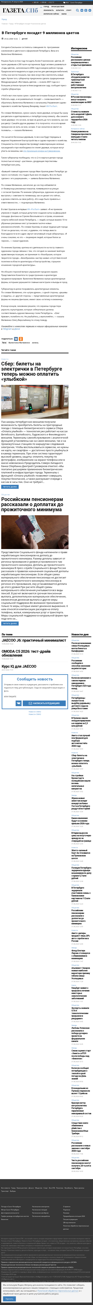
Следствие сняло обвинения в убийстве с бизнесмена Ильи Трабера (79, 1128)
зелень (35, 342)
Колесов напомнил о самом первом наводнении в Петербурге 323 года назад (81, 683)
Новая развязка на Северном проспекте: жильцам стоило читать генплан (81, 135)
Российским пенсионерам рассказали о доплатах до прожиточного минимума (32, 504)
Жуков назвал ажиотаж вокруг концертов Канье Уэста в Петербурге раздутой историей (80, 803)
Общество (5, 495)
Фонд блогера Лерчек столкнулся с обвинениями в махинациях (80, 954)
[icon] (77, 10)
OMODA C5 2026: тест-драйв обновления (26, 653)
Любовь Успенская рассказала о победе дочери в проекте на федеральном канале (80, 1034)
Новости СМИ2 (35, 712)
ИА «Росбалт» (33, 209)
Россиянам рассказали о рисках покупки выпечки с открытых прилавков (81, 61)
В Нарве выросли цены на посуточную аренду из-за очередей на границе (81, 837)
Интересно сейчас (78, 129)
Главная (5, 24)
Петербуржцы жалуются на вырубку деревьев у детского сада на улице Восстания (80, 703)
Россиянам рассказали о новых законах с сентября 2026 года (80, 1147)
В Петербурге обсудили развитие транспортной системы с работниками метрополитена (80, 81)
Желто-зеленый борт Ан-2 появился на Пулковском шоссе (80, 854)
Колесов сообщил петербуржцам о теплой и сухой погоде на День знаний (80, 1073)
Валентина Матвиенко (19, 342)
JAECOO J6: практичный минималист (34, 640)
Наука (73, 985)
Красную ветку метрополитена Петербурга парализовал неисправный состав (81, 1108)
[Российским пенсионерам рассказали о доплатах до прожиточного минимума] (35, 532)
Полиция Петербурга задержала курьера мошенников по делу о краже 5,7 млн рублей (81, 872)
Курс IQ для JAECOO (19, 666)
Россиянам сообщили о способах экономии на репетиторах (80, 664)
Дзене (17, 328)
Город (4, 19)
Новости (4, 359)
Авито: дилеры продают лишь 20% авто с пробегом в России (80, 937)
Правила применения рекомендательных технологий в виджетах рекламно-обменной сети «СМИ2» (37, 1267)
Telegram (7, 328)
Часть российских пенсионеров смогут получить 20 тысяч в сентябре (81, 1164)
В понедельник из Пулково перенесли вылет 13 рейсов (80, 1091)
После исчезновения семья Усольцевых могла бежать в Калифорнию (81, 647)
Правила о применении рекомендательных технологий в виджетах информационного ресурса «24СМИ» (39, 1262)
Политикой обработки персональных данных (58, 1291)
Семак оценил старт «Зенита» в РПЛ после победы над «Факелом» (81, 1054)
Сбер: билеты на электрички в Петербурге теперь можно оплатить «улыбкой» (31, 371)
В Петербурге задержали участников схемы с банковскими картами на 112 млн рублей (81, 894)
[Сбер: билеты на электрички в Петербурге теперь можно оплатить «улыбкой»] (35, 402)
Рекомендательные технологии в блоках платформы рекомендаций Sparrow (28, 1265)
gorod (24, 39)
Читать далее (10, 487)
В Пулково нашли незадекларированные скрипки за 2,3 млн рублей (80, 722)
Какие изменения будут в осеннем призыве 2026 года (80, 821)
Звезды (74, 795)
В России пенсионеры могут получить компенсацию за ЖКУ (81, 99)
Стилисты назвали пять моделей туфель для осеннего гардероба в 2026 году (81, 116)
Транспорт (75, 71)
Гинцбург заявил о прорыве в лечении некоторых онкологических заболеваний (80, 993)
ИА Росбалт (51, 106)
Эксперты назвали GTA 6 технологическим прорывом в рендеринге (80, 1013)
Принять (9, 1299)
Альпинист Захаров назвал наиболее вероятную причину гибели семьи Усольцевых (80, 973)
